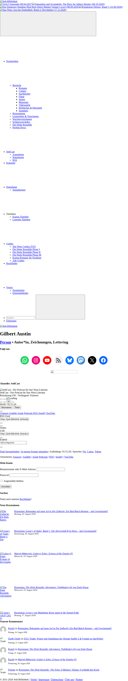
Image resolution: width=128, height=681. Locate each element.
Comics (22, 91)
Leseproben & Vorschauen (25, 116)
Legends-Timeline (21, 219)
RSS (14, 160)
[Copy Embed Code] (1, 447)
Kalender (10, 163)
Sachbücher (24, 93)
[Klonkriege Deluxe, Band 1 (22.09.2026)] (101, 7)
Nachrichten (12, 61)
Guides (9, 243)
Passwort (4, 475)
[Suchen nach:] (21, 317)
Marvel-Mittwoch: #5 (43, 553)
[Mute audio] (1, 402)
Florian (11, 669)
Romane (23, 88)
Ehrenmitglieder (20, 293)
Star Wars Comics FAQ (24, 246)
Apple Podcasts (25, 413)
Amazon (4, 413)
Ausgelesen (18, 154)
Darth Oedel (14, 638)
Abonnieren (6, 407)
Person (5, 342)
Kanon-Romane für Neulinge (26, 257)
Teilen (17, 407)
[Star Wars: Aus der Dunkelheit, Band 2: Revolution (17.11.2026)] (33, 9)
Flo (84, 451)
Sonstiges (23, 110)
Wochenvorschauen (22, 119)
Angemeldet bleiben (13, 481)
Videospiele (24, 105)
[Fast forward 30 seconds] (13, 402)
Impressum (44, 679)
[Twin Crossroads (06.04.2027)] (16, 4)
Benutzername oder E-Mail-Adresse (17, 469)
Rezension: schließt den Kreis (59, 669)
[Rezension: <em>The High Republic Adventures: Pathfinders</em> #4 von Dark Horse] (6, 598)
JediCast (10, 151)
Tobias (98, 451)
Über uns (69, 679)
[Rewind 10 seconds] (4, 402)
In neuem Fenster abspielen (34, 451)
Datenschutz (57, 679)
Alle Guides (18, 260)
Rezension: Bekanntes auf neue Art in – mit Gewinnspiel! (61, 511)
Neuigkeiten (18, 290)
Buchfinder (11, 263)
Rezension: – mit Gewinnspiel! (55, 531)
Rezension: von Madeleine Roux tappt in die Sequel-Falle (46, 612)
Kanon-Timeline (20, 216)
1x (8, 401)
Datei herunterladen (9, 451)
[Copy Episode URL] (1, 437)
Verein (9, 287)
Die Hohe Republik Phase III (26, 255)
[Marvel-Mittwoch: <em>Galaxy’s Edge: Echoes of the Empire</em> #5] (6, 569)
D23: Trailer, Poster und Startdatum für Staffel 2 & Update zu (63, 638)
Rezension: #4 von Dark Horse (51, 587)
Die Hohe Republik (22, 124)
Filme (21, 96)
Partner (79, 679)
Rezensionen (18, 113)
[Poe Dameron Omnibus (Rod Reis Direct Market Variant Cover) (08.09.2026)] (39, 7)
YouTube (50, 413)
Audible (13, 413)
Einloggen (11, 320)
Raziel (11, 628)
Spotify (42, 413)
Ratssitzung (18, 157)
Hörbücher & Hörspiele (30, 108)
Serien (22, 99)
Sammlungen (18, 190)
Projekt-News (19, 127)
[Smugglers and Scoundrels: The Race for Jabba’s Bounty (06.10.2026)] (69, 4)
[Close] (1, 411)
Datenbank (11, 187)
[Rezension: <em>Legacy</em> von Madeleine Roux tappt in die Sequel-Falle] (6, 615)
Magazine (23, 102)
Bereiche (16, 85)
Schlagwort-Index (21, 122)
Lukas (90, 451)
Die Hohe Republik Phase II (26, 252)
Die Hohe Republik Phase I (26, 249)
